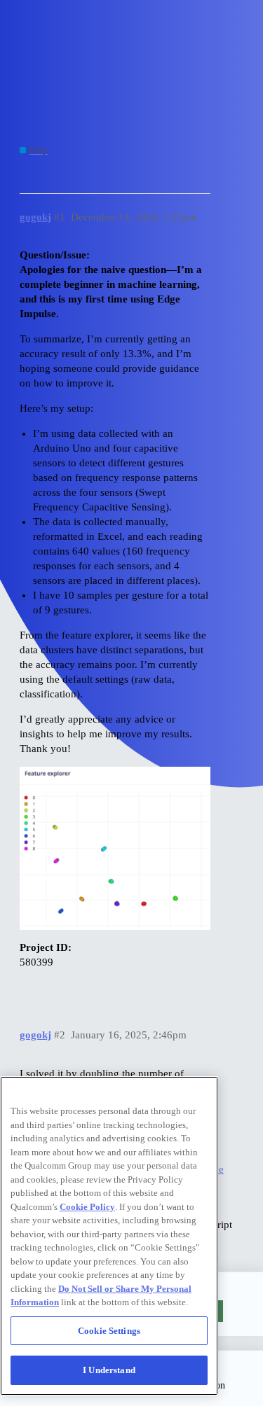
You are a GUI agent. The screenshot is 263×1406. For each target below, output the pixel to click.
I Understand (109, 1370)
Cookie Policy (87, 1207)
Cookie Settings (109, 1330)
